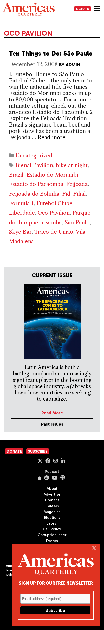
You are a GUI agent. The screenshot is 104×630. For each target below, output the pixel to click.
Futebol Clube (54, 203)
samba (54, 222)
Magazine (52, 512)
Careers (52, 506)
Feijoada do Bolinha (34, 194)
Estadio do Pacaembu (36, 184)
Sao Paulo (77, 222)
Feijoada (77, 184)
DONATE (82, 8)
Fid (66, 194)
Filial (79, 194)
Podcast (52, 471)
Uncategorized (34, 155)
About (52, 488)
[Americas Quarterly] (29, 9)
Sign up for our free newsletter (56, 583)
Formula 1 (21, 203)
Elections (52, 517)
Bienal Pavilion (34, 165)
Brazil (16, 175)
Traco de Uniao (53, 232)
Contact (52, 500)
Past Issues (52, 424)
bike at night (72, 165)
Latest (52, 523)
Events (52, 541)
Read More (52, 412)
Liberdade (22, 213)
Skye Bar (20, 232)
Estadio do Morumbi (52, 175)
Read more (51, 137)
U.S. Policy (52, 529)
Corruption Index (52, 535)
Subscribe (37, 451)
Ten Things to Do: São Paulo (51, 53)
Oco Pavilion (54, 213)
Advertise (52, 494)
